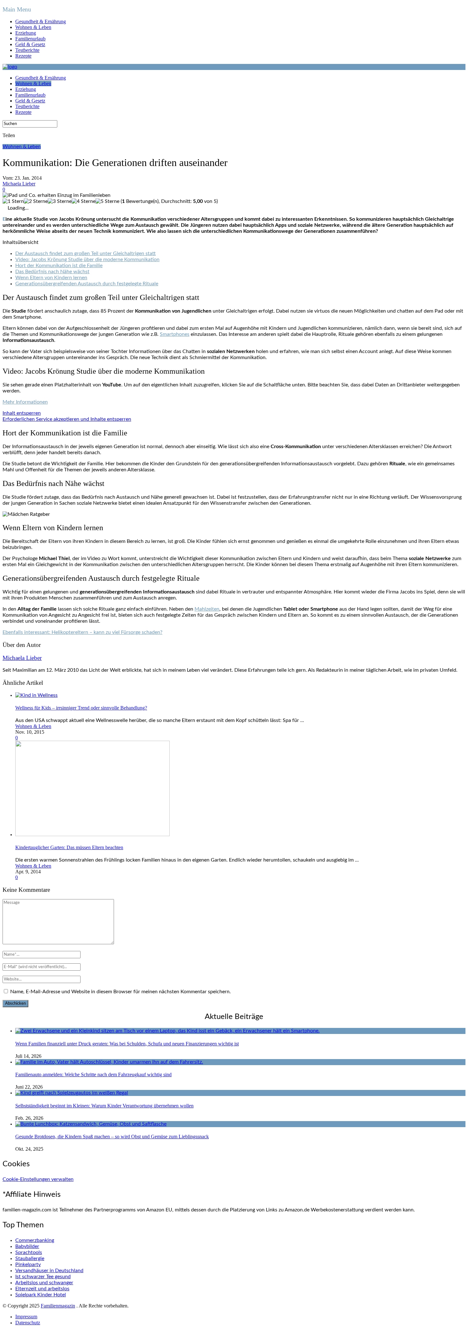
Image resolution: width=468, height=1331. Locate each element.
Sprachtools (28, 1252)
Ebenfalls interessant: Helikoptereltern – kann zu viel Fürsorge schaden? (82, 632)
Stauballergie (29, 1258)
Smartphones (174, 334)
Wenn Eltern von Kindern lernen (51, 277)
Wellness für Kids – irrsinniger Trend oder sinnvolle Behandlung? (81, 708)
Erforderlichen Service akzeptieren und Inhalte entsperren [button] (67, 419)
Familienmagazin (58, 1305)
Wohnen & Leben (33, 27)
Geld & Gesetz (30, 44)
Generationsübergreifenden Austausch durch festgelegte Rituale (86, 283)
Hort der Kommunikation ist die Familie (59, 265)
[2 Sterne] (36, 201)
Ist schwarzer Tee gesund (43, 1276)
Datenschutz (27, 1322)
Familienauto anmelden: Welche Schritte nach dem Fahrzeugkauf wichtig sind (93, 1074)
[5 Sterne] (107, 201)
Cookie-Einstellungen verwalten (38, 1179)
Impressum (26, 1316)
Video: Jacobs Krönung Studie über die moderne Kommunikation (87, 259)
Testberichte (27, 50)
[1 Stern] (13, 201)
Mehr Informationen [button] (25, 402)
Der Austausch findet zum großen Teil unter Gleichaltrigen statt (85, 253)
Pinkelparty (28, 1264)
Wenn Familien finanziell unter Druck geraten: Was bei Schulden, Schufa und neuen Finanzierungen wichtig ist (127, 1043)
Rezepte (23, 56)
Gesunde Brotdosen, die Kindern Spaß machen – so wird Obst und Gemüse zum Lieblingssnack (112, 1136)
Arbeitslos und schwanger (44, 1282)
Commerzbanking (34, 1240)
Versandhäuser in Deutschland (49, 1270)
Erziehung (25, 33)
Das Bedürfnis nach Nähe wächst (52, 271)
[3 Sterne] (60, 201)
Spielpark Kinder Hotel (40, 1294)
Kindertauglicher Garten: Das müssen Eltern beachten (69, 847)
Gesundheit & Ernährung (40, 21)
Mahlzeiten (207, 609)
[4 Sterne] (84, 201)
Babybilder (27, 1246)
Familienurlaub (30, 38)
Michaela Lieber (19, 183)
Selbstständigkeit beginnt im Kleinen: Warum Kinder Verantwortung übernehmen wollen (104, 1105)
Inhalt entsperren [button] (22, 413)
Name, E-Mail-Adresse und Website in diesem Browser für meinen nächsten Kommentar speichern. (120, 991)
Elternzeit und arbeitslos (42, 1288)
